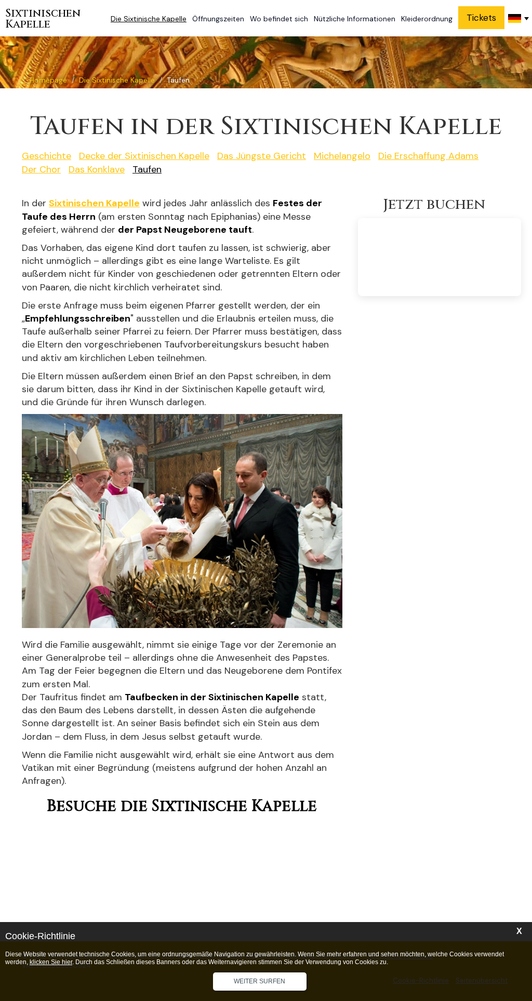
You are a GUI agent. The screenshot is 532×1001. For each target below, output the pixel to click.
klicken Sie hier (51, 962)
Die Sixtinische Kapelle (149, 18)
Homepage (48, 80)
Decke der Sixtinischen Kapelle (144, 156)
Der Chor (41, 169)
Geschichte (46, 156)
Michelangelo (342, 156)
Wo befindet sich (279, 18)
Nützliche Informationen (354, 18)
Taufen (147, 169)
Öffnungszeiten (218, 18)
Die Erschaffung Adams (428, 156)
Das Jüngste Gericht (261, 156)
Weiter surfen (259, 981)
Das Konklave (97, 169)
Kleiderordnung (427, 18)
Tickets (481, 17)
